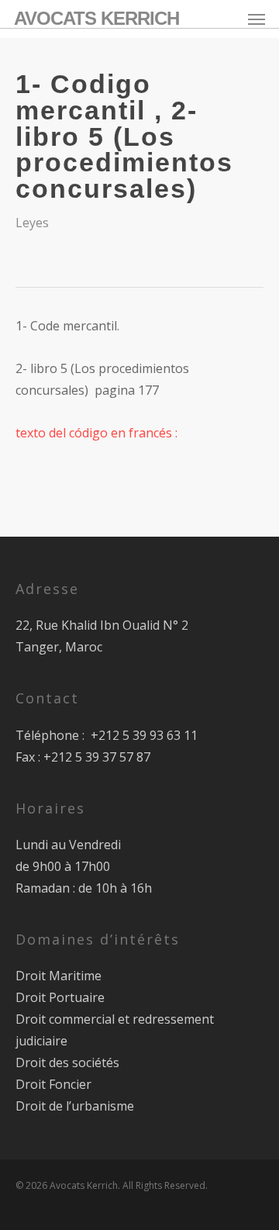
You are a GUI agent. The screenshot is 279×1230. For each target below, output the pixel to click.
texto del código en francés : (96, 432)
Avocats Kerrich (96, 18)
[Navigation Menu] (256, 18)
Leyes (32, 222)
